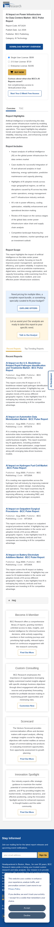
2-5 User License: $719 (21, 62)
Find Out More (27, 652)
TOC (21, 108)
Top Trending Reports (34, 348)
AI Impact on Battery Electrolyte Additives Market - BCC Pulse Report (25, 556)
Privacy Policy (14, 889)
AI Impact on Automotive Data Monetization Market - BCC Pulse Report (27, 418)
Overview (11, 108)
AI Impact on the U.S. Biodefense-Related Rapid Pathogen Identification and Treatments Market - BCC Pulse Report (26, 367)
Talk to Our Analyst (28, 335)
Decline (27, 915)
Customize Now (27, 706)
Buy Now (19, 72)
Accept (27, 908)
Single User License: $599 (22, 57)
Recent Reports (14, 348)
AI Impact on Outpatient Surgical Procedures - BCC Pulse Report (23, 510)
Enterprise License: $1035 (22, 66)
